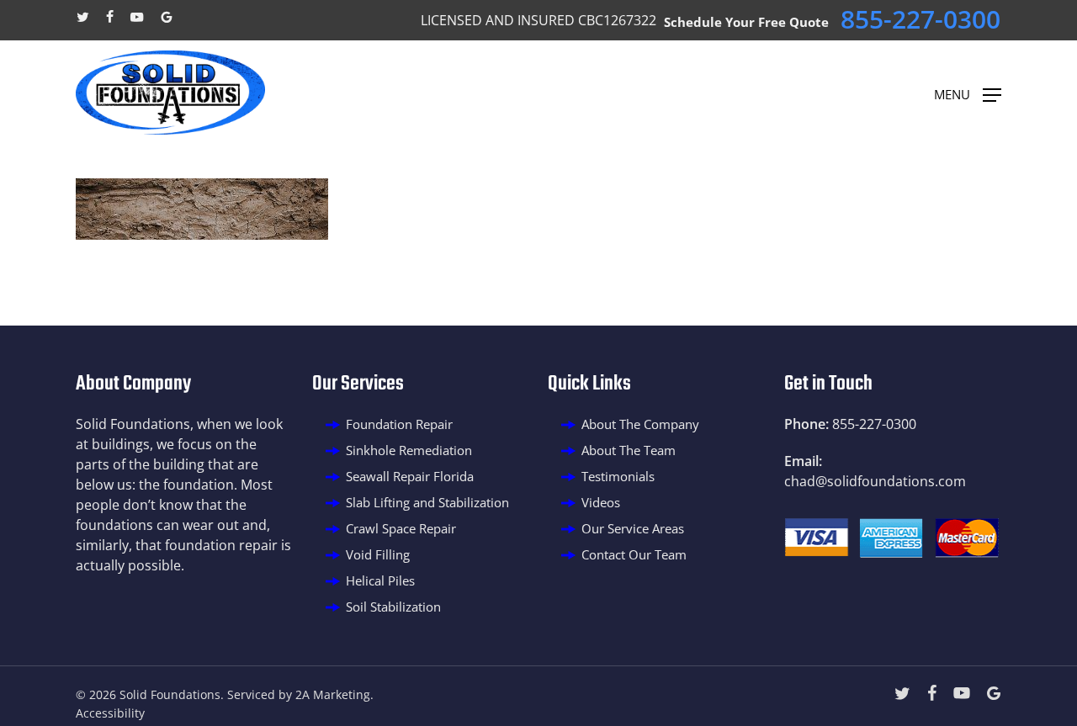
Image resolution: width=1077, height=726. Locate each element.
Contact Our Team (634, 554)
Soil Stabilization (393, 606)
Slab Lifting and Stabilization (427, 502)
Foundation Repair (399, 424)
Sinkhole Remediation (409, 450)
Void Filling (378, 554)
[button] (967, 93)
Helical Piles (380, 580)
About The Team (628, 450)
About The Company (640, 424)
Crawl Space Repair (401, 528)
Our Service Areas (632, 528)
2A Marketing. (334, 694)
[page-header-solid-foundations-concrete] (202, 234)
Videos (600, 502)
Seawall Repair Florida (410, 476)
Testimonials (618, 476)
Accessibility (110, 713)
